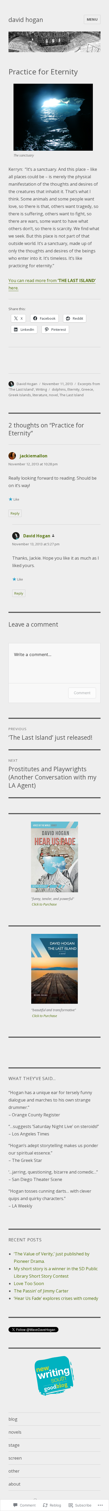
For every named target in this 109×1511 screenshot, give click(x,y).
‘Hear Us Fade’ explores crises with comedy (56, 1298)
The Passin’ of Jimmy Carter (41, 1291)
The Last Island (72, 395)
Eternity (73, 389)
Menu (92, 19)
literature (40, 395)
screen (15, 1458)
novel (53, 395)
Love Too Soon (29, 1283)
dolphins (59, 389)
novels (14, 1432)
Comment (82, 692)
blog (12, 1419)
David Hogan (27, 383)
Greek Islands (19, 395)
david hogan (25, 19)
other (14, 1471)
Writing (41, 389)
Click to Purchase (44, 904)
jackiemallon (33, 456)
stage (14, 1445)
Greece (87, 389)
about (14, 1484)
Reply (15, 513)
